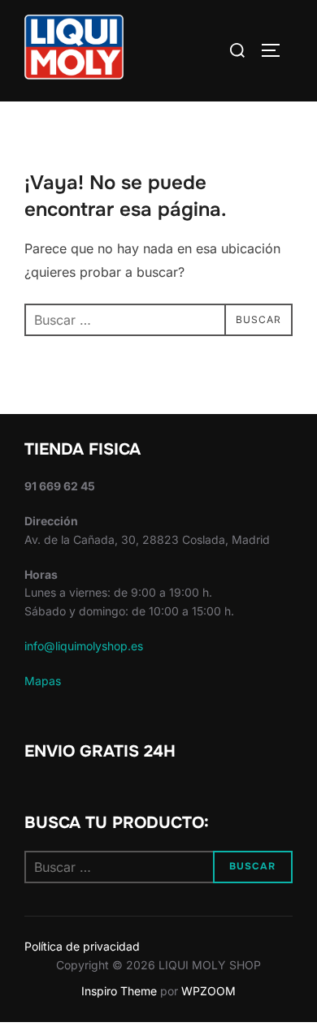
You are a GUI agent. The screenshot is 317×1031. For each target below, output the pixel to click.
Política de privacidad (82, 946)
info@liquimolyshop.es (83, 646)
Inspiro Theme (119, 991)
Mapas (42, 681)
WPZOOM (208, 991)
